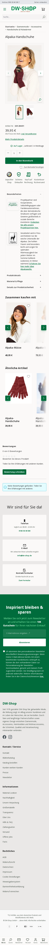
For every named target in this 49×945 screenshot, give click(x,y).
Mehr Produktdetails (14, 139)
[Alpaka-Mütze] (18, 322)
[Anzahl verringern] (8, 153)
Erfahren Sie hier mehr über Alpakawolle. (31, 266)
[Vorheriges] (7, 327)
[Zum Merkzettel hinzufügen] (28, 305)
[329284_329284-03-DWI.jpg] (24, 73)
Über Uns (6, 817)
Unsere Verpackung (11, 802)
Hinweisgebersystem (11, 881)
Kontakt (6, 753)
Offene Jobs (8, 837)
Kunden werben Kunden (13, 767)
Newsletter (7, 777)
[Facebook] (4, 737)
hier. (42, 676)
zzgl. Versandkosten (28, 134)
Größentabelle (9, 807)
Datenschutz (8, 867)
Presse (5, 772)
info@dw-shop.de (24, 555)
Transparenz (8, 812)
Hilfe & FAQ (8, 822)
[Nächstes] (43, 327)
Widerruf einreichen (11, 891)
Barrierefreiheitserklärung (13, 886)
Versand (6, 832)
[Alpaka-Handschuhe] (18, 393)
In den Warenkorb (24, 160)
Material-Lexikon (10, 793)
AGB (4, 857)
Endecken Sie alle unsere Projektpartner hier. (30, 225)
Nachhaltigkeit (9, 797)
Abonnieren (24, 642)
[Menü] (4, 9)
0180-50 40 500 (24, 531)
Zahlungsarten (9, 827)
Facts (5, 841)
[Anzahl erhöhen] (20, 153)
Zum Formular (24, 580)
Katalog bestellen (10, 762)
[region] (24, 81)
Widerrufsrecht (9, 862)
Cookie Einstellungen (11, 876)
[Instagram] (10, 737)
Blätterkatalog (9, 758)
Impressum (7, 872)
